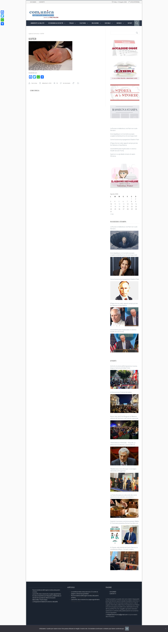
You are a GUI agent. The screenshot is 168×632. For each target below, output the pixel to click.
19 (119, 206)
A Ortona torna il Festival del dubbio (121, 392)
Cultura (83, 23)
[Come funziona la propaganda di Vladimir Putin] (124, 290)
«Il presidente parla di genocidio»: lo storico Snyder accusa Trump (123, 330)
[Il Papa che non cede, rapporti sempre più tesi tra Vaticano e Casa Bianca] (124, 316)
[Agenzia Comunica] (44, 13)
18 (115, 206)
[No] (166, 629)
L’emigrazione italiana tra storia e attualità (45, 601)
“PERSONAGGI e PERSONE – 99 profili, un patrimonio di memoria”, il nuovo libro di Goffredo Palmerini (122, 444)
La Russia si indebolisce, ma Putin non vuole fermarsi (123, 228)
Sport (130, 23)
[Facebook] (2, 12)
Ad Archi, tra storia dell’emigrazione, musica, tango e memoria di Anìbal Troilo (123, 367)
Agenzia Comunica (34, 33)
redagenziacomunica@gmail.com (117, 614)
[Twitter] (2, 16)
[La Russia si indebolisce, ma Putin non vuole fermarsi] (124, 240)
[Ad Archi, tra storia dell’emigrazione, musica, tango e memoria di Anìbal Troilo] (124, 379)
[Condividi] (2, 24)
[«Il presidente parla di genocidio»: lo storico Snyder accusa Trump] (124, 343)
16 (136, 204)
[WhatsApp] (2, 20)
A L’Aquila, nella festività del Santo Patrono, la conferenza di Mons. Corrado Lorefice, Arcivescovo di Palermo (124, 548)
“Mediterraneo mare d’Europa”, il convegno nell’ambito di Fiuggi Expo (123, 470)
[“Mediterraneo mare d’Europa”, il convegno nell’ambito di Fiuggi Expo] (124, 482)
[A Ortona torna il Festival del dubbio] (124, 403)
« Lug (111, 214)
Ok (127, 628)
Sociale (108, 23)
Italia (71, 23)
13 (123, 204)
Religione (95, 23)
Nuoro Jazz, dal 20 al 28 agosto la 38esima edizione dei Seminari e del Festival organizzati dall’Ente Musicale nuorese (124, 417)
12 (119, 204)
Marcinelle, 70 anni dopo (39, 599)
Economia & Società (55, 23)
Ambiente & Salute (37, 23)
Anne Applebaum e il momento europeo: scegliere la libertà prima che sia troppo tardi (123, 254)
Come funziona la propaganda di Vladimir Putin (124, 139)
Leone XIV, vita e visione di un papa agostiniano (46, 594)
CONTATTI (42, 2)
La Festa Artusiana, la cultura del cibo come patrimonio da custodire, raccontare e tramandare (123, 496)
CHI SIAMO (33, 2)
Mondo (119, 23)
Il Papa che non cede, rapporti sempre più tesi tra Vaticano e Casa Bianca (124, 304)
